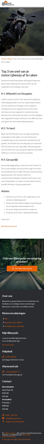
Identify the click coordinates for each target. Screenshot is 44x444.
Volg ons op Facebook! (14, 421)
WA (6, 318)
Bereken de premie (9, 226)
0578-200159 (10, 357)
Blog (10, 59)
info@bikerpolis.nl (13, 418)
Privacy (5, 439)
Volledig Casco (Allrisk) (14, 326)
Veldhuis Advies (9, 433)
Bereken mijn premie (23, 268)
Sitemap (27, 439)
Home (3, 59)
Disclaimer (19, 439)
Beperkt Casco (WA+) (13, 322)
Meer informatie (8, 345)
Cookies (12, 439)
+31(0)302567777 (12, 372)
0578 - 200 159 (11, 415)
